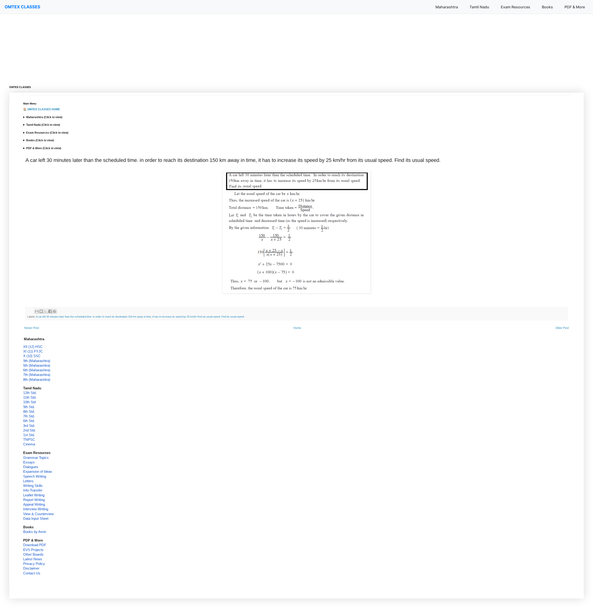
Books (547, 7)
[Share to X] (45, 311)
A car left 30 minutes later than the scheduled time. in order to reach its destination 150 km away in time (93, 316)
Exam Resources (515, 7)
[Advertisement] (148, 46)
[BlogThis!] (41, 311)
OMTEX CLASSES (22, 6)
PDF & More (575, 7)
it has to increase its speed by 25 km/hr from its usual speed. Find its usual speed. (198, 316)
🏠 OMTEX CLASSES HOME (41, 109)
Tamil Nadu (479, 7)
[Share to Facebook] (50, 311)
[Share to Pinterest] (54, 311)
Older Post (562, 328)
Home (297, 328)
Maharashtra (446, 7)
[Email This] (37, 311)
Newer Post (31, 328)
